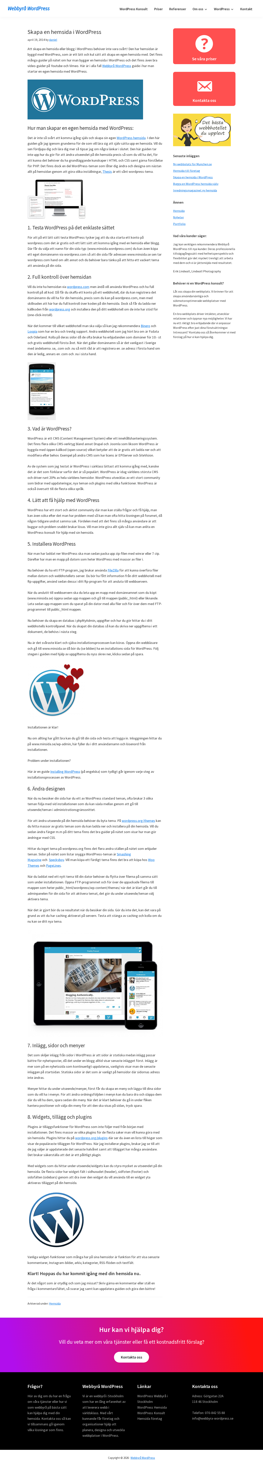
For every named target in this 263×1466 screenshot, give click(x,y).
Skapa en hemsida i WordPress (193, 177)
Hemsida (55, 1303)
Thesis (107, 171)
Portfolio (179, 224)
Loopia (32, 331)
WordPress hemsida (131, 138)
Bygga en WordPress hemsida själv (195, 184)
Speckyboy (56, 860)
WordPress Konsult (151, 1413)
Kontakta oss (204, 100)
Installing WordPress (65, 771)
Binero (145, 326)
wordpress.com (78, 286)
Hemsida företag (149, 1418)
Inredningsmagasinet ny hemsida (195, 190)
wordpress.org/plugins (91, 1138)
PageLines (53, 865)
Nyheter (178, 217)
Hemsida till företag (186, 171)
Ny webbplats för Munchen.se (192, 164)
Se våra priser (204, 58)
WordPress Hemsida (152, 1407)
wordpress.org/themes (138, 820)
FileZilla (113, 570)
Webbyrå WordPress (29, 8)
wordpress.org (59, 309)
